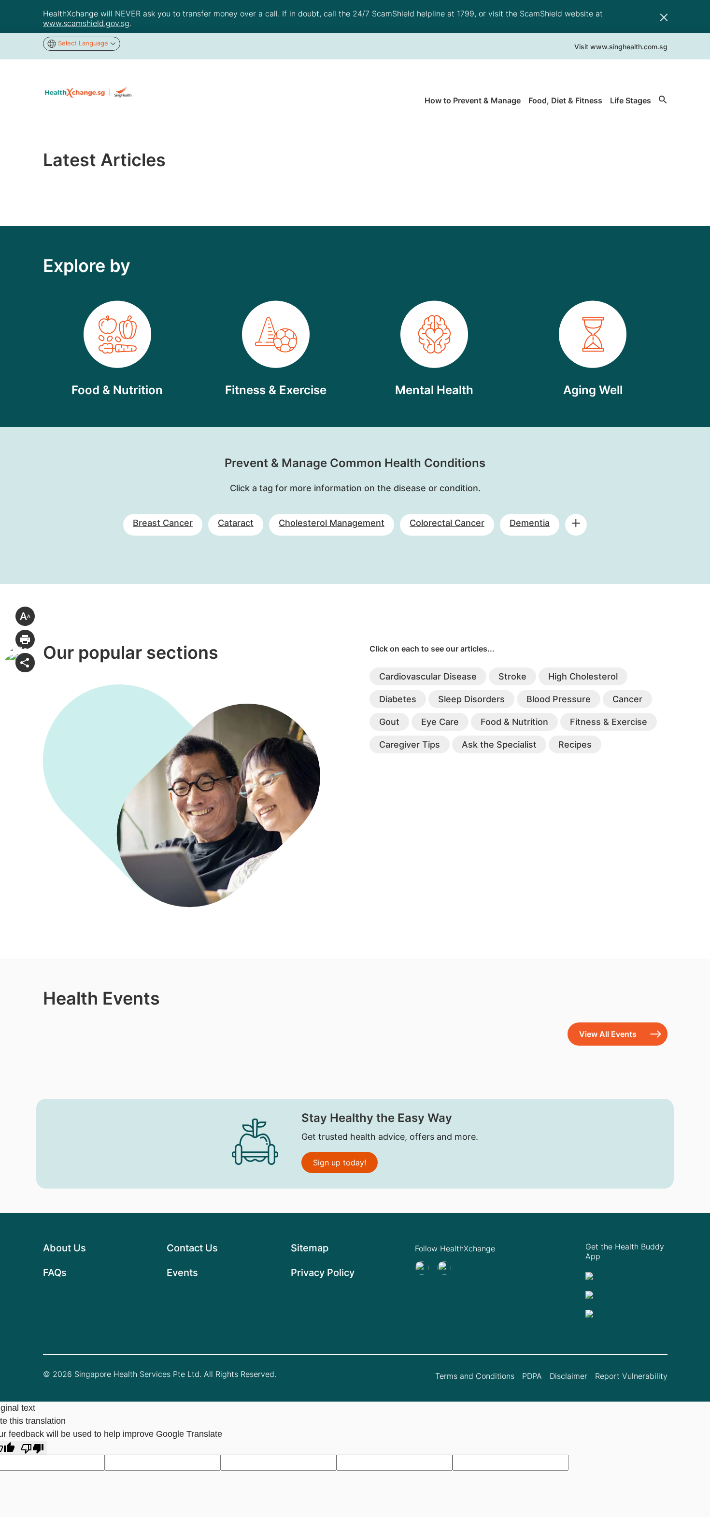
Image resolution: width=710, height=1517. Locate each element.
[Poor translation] (32, 1448)
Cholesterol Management (331, 523)
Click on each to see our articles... (432, 648)
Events (182, 1272)
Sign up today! (339, 1162)
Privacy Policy (323, 1272)
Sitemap (309, 1248)
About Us (64, 1248)
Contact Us (192, 1248)
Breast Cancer (163, 523)
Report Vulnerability (631, 1376)
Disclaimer (568, 1376)
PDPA (532, 1376)
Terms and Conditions (474, 1376)
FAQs (55, 1272)
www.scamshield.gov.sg (86, 23)
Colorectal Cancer (447, 523)
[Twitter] (424, 1268)
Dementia (530, 523)
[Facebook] (447, 1268)
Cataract (236, 523)
